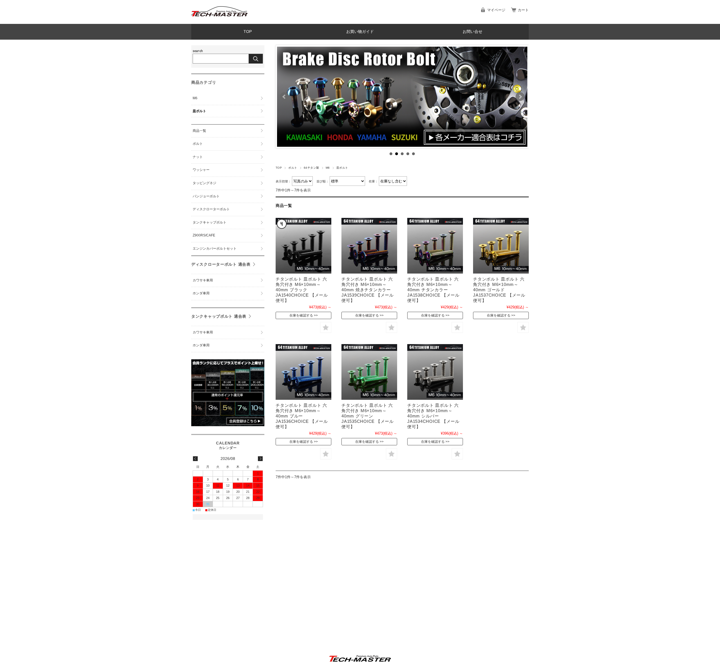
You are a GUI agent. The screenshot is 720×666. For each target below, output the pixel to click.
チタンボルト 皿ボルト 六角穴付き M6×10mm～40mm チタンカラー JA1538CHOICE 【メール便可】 (433, 290)
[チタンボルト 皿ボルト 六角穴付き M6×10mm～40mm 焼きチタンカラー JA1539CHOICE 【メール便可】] (369, 246)
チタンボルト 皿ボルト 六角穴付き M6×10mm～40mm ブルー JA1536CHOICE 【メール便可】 (302, 416)
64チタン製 (311, 167)
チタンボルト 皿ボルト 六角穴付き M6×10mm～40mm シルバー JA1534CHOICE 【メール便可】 (433, 416)
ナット (198, 157)
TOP (248, 32)
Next (520, 96)
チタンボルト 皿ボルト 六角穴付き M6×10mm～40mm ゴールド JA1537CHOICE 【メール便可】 (499, 290)
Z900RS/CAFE (204, 235)
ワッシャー (201, 170)
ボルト (292, 167)
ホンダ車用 (201, 293)
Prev (284, 96)
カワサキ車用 (203, 280)
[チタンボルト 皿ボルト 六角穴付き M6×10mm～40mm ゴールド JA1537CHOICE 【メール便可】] (501, 246)
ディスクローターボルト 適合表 (221, 264)
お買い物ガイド (360, 32)
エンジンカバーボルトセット (215, 248)
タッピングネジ (204, 183)
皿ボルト (199, 111)
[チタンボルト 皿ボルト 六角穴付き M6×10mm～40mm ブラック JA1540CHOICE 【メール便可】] (303, 246)
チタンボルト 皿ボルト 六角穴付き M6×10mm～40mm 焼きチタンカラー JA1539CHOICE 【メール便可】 (367, 290)
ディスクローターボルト (211, 209)
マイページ (496, 10)
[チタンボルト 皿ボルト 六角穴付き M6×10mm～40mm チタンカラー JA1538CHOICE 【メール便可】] (435, 246)
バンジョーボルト (206, 196)
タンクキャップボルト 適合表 (218, 316)
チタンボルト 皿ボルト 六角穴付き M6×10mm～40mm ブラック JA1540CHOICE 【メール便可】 (302, 290)
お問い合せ (472, 32)
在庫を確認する (301, 315)
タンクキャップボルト (209, 222)
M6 (328, 167)
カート (523, 10)
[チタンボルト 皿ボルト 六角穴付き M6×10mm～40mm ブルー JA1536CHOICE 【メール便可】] (303, 372)
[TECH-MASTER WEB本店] (219, 19)
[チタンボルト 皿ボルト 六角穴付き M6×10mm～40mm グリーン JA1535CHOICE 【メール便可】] (369, 372)
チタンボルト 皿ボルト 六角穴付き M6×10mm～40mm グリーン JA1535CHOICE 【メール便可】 (367, 416)
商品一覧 (199, 131)
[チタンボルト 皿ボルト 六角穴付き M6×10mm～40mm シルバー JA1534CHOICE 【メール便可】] (435, 372)
